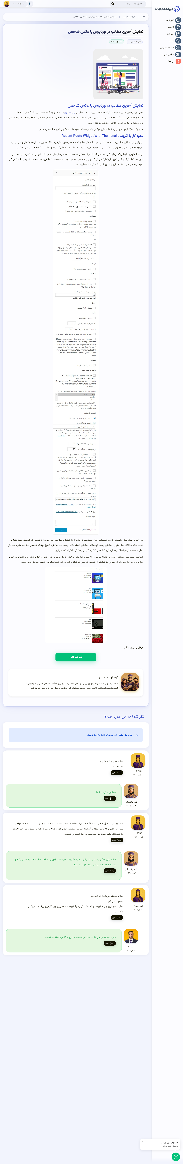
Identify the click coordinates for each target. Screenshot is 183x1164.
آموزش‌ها (170, 20)
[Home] (167, 9)
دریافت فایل (75, 657)
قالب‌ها (171, 27)
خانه (143, 16)
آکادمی (171, 41)
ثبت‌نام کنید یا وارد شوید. (100, 735)
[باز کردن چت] (175, 1156)
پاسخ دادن (117, 772)
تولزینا (171, 61)
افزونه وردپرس (129, 16)
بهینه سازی (69, 113)
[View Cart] (30, 4)
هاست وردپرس (167, 47)
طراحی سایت (168, 54)
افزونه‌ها (170, 34)
